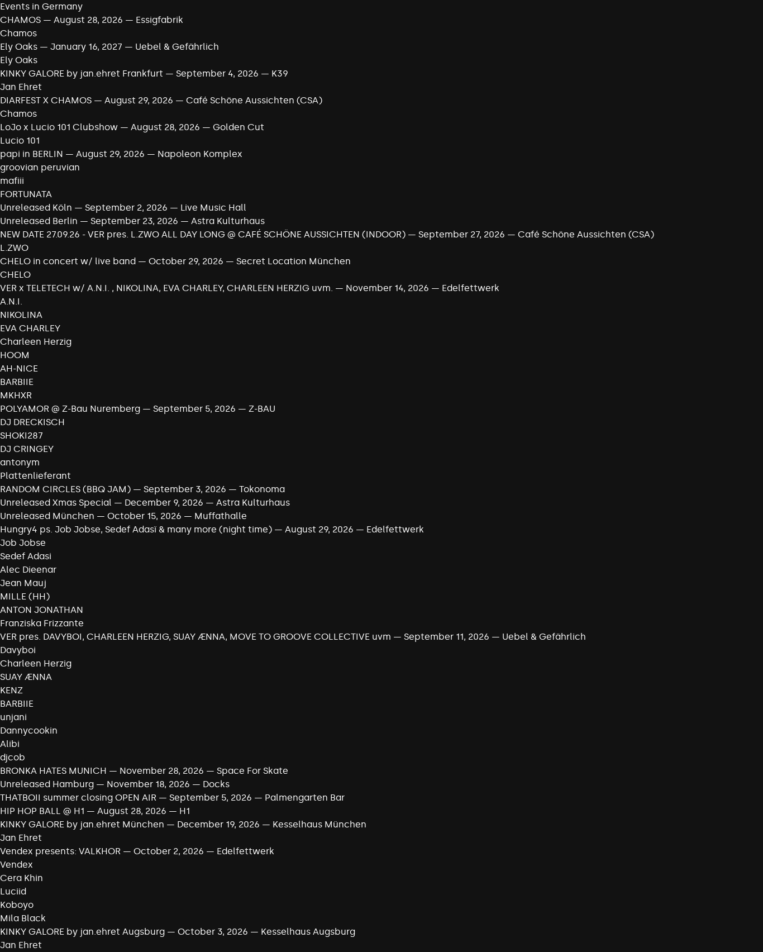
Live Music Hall (213, 207)
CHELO (15, 274)
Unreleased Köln (36, 207)
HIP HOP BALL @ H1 (42, 811)
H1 (184, 811)
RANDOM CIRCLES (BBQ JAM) (65, 489)
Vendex (16, 864)
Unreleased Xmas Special (57, 502)
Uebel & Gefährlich (177, 46)
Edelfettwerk (470, 288)
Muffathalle (220, 516)
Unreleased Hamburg (48, 784)
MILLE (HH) (25, 596)
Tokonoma (262, 489)
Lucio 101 (20, 140)
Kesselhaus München (319, 824)
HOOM (15, 355)
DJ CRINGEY (27, 449)
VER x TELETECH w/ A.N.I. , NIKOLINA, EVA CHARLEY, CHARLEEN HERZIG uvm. (167, 288)
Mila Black (23, 918)
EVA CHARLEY (30, 328)
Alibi (10, 744)
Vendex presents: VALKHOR (61, 851)
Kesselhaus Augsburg (308, 931)
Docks (216, 784)
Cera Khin (21, 878)
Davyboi (18, 650)
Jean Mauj (23, 583)
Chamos (18, 33)
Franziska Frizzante (42, 623)
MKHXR (16, 395)
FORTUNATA (26, 194)
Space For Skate (252, 770)
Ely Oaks (18, 46)
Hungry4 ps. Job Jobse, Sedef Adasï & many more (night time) (136, 529)
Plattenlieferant (35, 475)
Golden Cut (238, 127)
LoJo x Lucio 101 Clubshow (60, 127)
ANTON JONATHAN (41, 609)
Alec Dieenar (28, 569)
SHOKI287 (21, 435)
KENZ (11, 690)
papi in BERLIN (31, 154)
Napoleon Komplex (200, 154)
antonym (20, 462)
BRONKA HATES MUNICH (53, 770)
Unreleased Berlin (40, 221)
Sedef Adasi (25, 556)
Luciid (13, 891)
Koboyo (17, 904)
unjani (13, 717)
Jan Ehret (21, 87)
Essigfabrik (159, 20)
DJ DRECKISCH (32, 422)
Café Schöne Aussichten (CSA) (254, 100)
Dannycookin (29, 730)
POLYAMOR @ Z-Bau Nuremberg (70, 408)
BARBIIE (17, 382)
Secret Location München (293, 261)
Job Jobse (23, 542)
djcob (12, 757)
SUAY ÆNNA (26, 677)
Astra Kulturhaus (228, 221)
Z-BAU (262, 408)
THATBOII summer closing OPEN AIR (78, 797)
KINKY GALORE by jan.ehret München (82, 824)
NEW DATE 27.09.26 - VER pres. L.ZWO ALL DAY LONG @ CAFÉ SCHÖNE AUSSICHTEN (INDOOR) (203, 234)
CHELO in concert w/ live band (68, 261)
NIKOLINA (21, 315)
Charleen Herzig (35, 341)
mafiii (12, 180)
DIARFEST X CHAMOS (46, 100)
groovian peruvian (40, 167)
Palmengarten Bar (305, 797)
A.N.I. (11, 301)
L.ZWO (14, 247)
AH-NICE (19, 368)
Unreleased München (47, 516)
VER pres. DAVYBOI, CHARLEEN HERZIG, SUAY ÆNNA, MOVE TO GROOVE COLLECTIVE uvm (195, 636)
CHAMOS (20, 20)
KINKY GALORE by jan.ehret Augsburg (82, 931)
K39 (279, 73)
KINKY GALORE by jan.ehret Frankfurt (81, 73)
